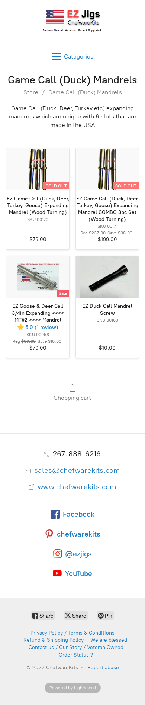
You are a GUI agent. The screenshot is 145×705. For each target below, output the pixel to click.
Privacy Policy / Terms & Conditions (72, 633)
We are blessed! (109, 640)
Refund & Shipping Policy (53, 640)
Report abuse (103, 667)
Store (30, 92)
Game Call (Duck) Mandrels (85, 92)
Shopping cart (72, 397)
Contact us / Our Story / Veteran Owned (76, 647)
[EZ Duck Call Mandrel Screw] (107, 277)
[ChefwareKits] (72, 20)
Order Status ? (76, 655)
